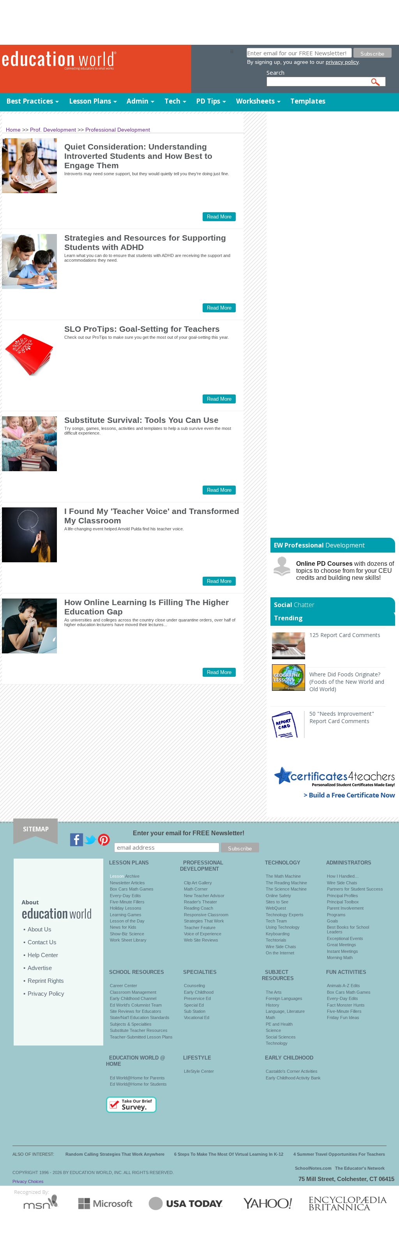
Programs (336, 914)
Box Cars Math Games (132, 889)
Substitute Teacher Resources (139, 1030)
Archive (131, 876)
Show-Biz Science (127, 933)
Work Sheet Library (128, 940)
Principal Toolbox (343, 902)
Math (270, 1017)
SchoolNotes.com (313, 1168)
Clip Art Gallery (198, 882)
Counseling (194, 985)
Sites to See (277, 902)
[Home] (115, 60)
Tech (172, 101)
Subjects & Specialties (131, 1024)
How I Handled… (343, 876)
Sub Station (194, 1011)
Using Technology (283, 927)
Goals (332, 921)
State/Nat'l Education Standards (139, 1017)
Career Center (123, 985)
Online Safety (278, 895)
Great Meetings (341, 944)
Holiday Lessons (125, 908)
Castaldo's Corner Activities (292, 1071)
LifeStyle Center (199, 1071)
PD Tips (208, 101)
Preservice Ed (197, 998)
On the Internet (280, 953)
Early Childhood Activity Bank (293, 1078)
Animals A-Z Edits (343, 985)
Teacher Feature (199, 927)
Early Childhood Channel (133, 998)
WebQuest (276, 908)
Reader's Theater (200, 902)
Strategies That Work (204, 921)
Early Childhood (199, 992)
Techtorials (276, 940)
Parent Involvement (345, 908)
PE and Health (279, 1024)
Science (273, 1030)
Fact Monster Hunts (346, 1005)
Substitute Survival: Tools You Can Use (141, 419)
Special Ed (194, 1005)
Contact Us (42, 942)
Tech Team (276, 921)
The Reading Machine (286, 882)
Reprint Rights (46, 980)
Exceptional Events (345, 938)
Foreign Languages (284, 998)
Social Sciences (281, 1037)
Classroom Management (133, 992)
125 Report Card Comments (344, 635)
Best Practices (29, 101)
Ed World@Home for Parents (137, 1078)
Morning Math (340, 957)
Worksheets (255, 101)
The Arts (274, 992)
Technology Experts (285, 914)
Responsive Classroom (206, 914)
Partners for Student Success (355, 889)
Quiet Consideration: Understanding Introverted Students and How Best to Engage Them (138, 156)
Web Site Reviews (201, 940)
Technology (277, 1043)
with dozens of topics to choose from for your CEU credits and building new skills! (345, 570)
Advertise (40, 968)
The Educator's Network (360, 1168)
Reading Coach (198, 908)
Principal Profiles (342, 895)
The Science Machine (286, 889)
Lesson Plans (90, 101)
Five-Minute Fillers (127, 902)
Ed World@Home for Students (138, 1084)
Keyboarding (278, 933)
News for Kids (123, 927)
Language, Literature (285, 1011)
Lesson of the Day (127, 921)
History (272, 1005)
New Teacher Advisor (204, 895)
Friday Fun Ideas (343, 1017)
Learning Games (125, 914)
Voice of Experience (202, 933)
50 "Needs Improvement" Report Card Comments (341, 717)
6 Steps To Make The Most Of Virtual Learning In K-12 (228, 1154)
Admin (137, 101)
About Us (39, 929)
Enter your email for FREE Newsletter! (188, 833)
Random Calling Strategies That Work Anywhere (114, 1154)
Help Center (43, 955)
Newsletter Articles (127, 882)
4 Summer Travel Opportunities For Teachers (339, 1154)
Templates (307, 101)
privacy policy (342, 62)
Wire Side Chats (281, 946)
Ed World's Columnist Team (136, 1005)
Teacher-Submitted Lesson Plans (141, 1037)
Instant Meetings (342, 951)
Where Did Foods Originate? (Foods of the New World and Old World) (346, 682)
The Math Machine (283, 876)
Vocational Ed (196, 1017)
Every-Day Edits (125, 895)
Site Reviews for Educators (135, 1011)
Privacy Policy (46, 993)
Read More (219, 217)
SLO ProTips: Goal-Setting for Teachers (142, 328)
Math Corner (196, 889)
